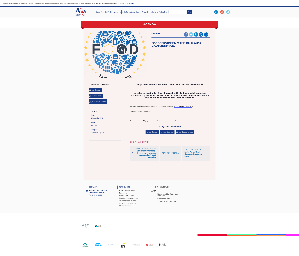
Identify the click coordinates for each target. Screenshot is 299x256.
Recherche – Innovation (127, 203)
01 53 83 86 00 (97, 195)
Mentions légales (161, 187)
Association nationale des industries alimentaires (98, 191)
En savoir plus (129, 3)
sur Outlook (96, 90)
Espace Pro (116, 12)
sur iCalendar (97, 96)
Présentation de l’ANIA (103, 12)
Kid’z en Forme (141, 12)
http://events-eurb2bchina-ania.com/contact (159, 121)
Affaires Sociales (125, 206)
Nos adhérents (152, 12)
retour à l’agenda (170, 153)
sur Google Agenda (99, 102)
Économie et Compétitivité (128, 198)
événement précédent (146, 153)
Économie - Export (97, 133)
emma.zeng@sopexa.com (183, 106)
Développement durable (127, 201)
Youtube (222, 12)
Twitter (228, 12)
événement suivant (193, 153)
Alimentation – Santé (126, 195)
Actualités (163, 12)
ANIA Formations (128, 12)
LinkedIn (216, 12)
